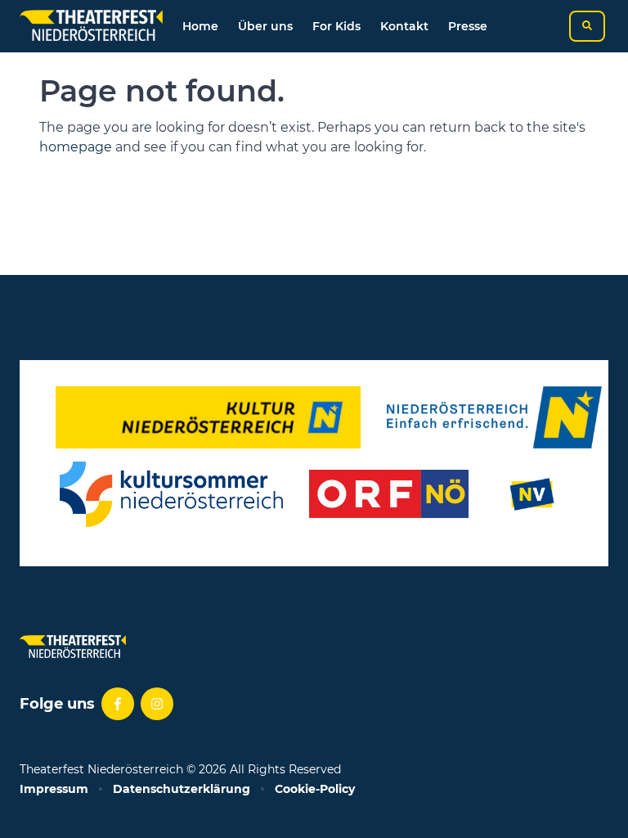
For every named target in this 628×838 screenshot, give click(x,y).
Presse (467, 26)
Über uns (265, 26)
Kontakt (404, 26)
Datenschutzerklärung (181, 789)
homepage (75, 147)
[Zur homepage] (91, 26)
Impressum (54, 789)
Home (200, 26)
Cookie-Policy (315, 789)
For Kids (336, 26)
